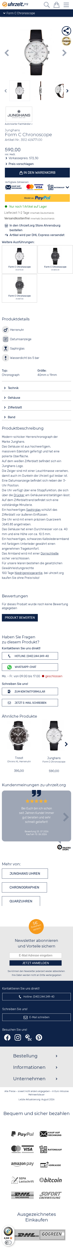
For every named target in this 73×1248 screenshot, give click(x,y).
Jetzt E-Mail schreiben (30, 703)
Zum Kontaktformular (29, 691)
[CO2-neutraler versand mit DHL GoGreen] (39, 1235)
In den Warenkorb (39, 173)
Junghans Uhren (25, 874)
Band (12, 417)
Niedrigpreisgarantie (28, 573)
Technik (13, 388)
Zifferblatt (15, 407)
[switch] (8, 1243)
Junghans (54, 758)
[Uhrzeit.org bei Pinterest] (39, 1037)
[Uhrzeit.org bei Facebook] (7, 1037)
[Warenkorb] (57, 5)
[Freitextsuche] (47, 5)
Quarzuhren (21, 901)
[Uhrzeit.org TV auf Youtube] (28, 1037)
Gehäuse (14, 397)
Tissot (19, 758)
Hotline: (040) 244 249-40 (31, 656)
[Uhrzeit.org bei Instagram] (18, 1037)
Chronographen (24, 887)
